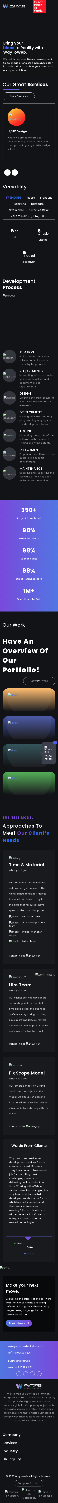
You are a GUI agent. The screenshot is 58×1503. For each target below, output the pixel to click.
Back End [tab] (20, 204)
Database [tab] (37, 204)
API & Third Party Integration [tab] (29, 216)
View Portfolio (39, 681)
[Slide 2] (28, 1253)
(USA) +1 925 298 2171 (20, 1367)
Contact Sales (17, 955)
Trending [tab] (13, 198)
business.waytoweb (19, 1360)
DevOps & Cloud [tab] (39, 210)
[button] (7, 172)
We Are (48, 757)
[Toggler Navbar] (53, 6)
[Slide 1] (25, 1253)
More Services (19, 96)
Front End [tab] (46, 198)
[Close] (55, 742)
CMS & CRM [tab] (16, 210)
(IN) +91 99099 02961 (19, 1352)
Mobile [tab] (31, 198)
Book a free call (19, 1323)
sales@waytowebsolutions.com (26, 1346)
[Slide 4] (33, 1253)
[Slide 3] (30, 1253)
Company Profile (27, 1483)
